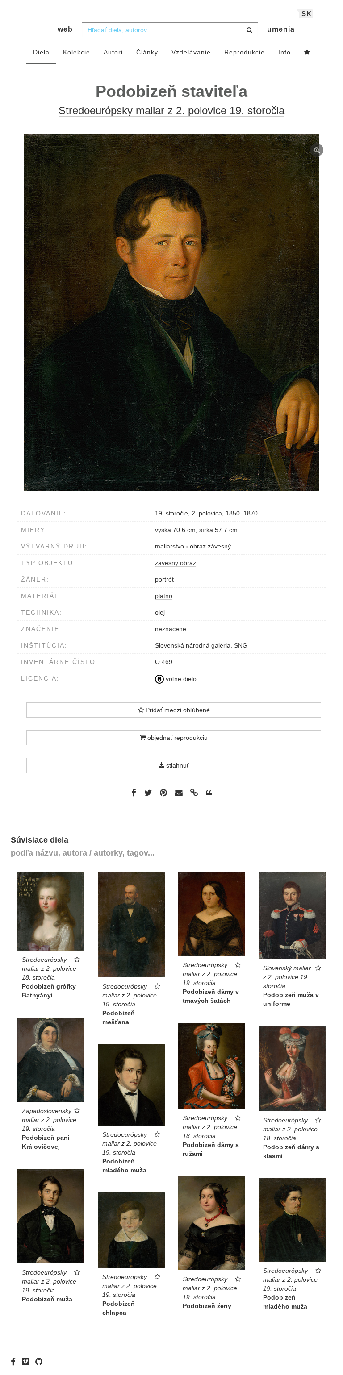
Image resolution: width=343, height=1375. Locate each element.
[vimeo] (27, 1361)
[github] (41, 1361)
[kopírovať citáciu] (209, 793)
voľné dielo (180, 678)
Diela (41, 52)
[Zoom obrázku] (171, 312)
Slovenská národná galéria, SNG (201, 645)
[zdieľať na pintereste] (163, 792)
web (65, 29)
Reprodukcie (244, 52)
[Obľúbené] (307, 52)
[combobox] (170, 29)
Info (284, 52)
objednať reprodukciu (177, 737)
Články (147, 52)
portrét (164, 579)
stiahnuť (176, 765)
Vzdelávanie (191, 52)
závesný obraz (175, 562)
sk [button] (306, 13)
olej (160, 612)
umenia (281, 29)
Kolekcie (76, 52)
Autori (113, 52)
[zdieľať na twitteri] (148, 792)
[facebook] (15, 1361)
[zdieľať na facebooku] (133, 792)
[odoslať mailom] (178, 793)
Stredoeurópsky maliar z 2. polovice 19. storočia (171, 110)
